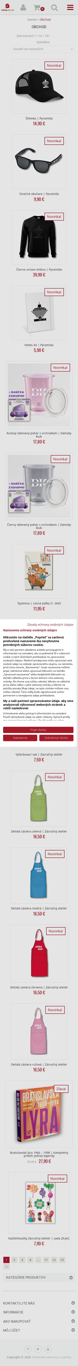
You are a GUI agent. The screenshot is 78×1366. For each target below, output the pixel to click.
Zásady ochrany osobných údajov (50, 625)
